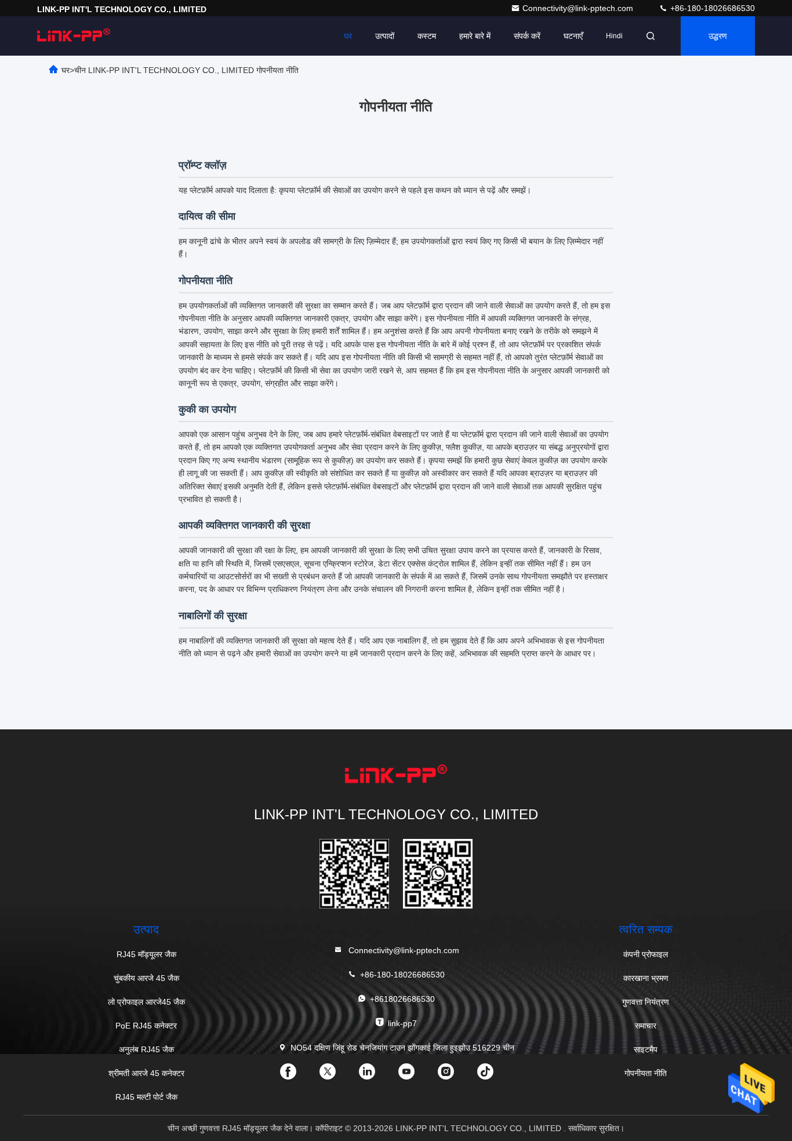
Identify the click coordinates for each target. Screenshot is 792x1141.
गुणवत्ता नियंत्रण (645, 1001)
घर (348, 36)
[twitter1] (336, 1075)
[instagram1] (455, 1075)
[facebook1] (297, 1075)
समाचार (645, 1025)
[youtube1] (415, 1075)
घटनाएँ (573, 36)
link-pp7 (402, 1023)
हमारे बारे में (475, 36)
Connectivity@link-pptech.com (578, 8)
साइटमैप (645, 1049)
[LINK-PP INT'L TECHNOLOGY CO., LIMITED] (73, 36)
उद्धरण (718, 36)
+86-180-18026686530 (711, 8)
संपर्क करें (527, 36)
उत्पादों (384, 36)
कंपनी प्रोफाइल (645, 954)
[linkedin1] (376, 1075)
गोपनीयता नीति (645, 1073)
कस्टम (426, 36)
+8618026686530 (402, 999)
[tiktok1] (494, 1075)
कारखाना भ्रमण (646, 978)
